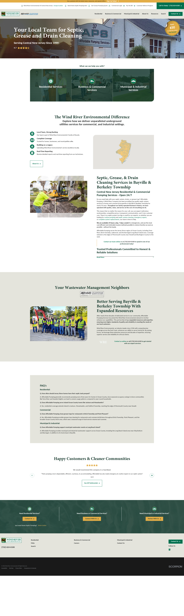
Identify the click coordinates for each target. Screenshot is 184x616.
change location (58, 5)
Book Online (42, 525)
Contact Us (174, 14)
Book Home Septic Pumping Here (77, 5)
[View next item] (152, 475)
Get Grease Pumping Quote (99, 5)
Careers (76, 543)
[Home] (10, 14)
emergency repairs (140, 217)
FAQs (32, 543)
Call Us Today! (169, 6)
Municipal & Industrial (124, 540)
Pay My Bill (129, 5)
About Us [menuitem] (145, 14)
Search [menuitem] (163, 14)
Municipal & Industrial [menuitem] (131, 14)
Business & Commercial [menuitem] (113, 14)
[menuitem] (4, 568)
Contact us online (120, 341)
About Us (35, 164)
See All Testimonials (91, 483)
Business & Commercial (82, 540)
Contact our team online (112, 242)
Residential (35, 540)
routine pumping (109, 217)
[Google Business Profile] (169, 550)
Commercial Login (117, 5)
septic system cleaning (126, 217)
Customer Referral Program (145, 5)
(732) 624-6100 (136, 341)
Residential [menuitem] (98, 14)
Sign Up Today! (112, 1)
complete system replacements (109, 219)
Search (33, 546)
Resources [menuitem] (154, 14)
